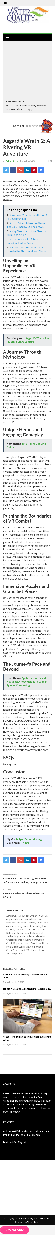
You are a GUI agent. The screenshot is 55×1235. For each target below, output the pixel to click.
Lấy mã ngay (15, 1230)
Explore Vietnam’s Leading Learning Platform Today (27, 989)
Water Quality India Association (35, 1218)
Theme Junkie (33, 1222)
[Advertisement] (27, 71)
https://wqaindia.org (29, 839)
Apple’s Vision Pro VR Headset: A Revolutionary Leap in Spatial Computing (27, 681)
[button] (5, 3)
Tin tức (24, 843)
